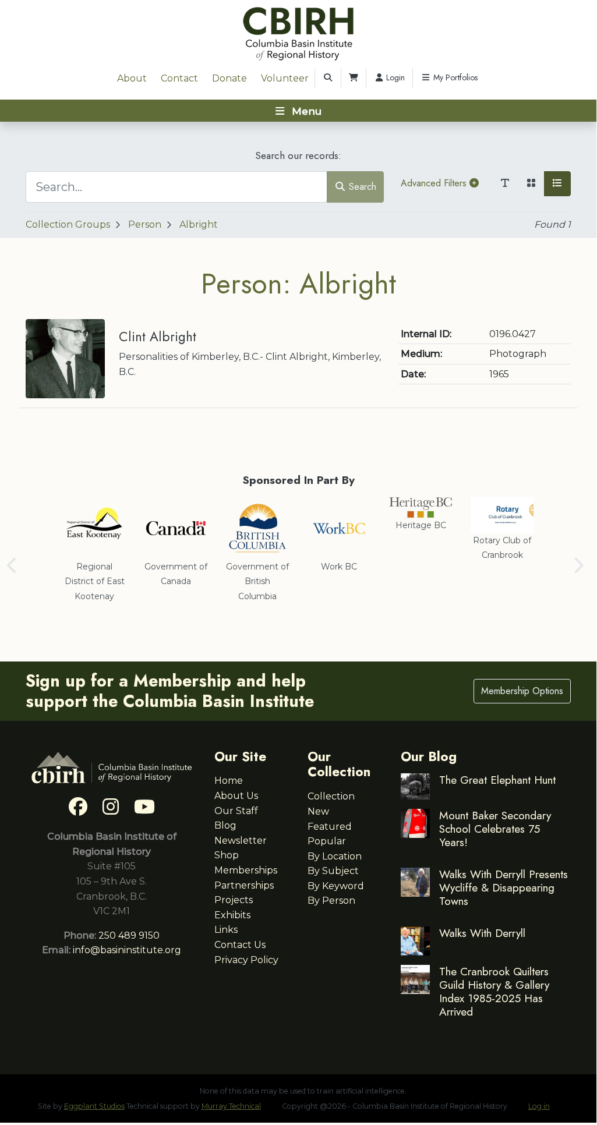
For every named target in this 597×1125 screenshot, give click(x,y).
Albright (198, 224)
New (318, 811)
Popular (327, 841)
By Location (335, 856)
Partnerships (244, 885)
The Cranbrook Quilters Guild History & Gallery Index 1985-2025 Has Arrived (494, 991)
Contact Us (240, 944)
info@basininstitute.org (127, 950)
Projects (233, 899)
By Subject (333, 870)
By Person (331, 900)
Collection (331, 796)
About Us (236, 795)
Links (226, 929)
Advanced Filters (435, 183)
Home (228, 780)
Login (394, 77)
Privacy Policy (246, 959)
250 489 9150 (129, 935)
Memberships (245, 870)
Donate (229, 78)
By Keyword (336, 885)
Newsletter (240, 840)
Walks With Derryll (482, 933)
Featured (330, 826)
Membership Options (522, 691)
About (132, 78)
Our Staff (236, 810)
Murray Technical (231, 1106)
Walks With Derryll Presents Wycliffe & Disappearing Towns (503, 887)
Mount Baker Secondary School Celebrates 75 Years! (495, 828)
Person (144, 224)
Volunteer (285, 78)
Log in (539, 1106)
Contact (179, 78)
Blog (225, 825)
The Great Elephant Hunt (497, 780)
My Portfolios (454, 77)
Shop (226, 855)
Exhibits (232, 915)
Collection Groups (68, 224)
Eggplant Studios (94, 1106)
